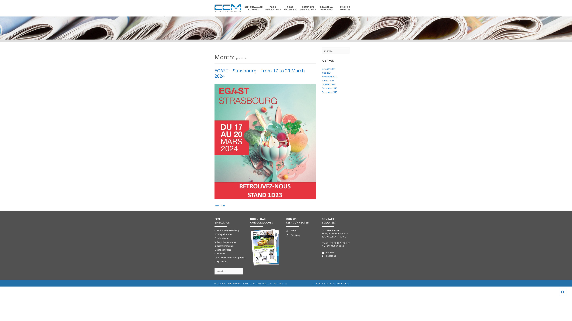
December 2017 (329, 88)
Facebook (295, 235)
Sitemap (336, 284)
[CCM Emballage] (227, 8)
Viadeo (293, 230)
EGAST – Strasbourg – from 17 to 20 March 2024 (259, 73)
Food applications (273, 8)
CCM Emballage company (253, 8)
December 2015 (329, 92)
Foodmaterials (290, 8)
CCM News (219, 253)
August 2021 (328, 80)
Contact (330, 252)
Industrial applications (308, 8)
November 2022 (329, 76)
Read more (219, 205)
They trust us (220, 261)
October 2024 (328, 68)
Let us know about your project (229, 257)
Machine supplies (345, 8)
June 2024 (326, 72)
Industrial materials (326, 8)
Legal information (322, 284)
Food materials (221, 238)
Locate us (331, 255)
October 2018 (328, 84)
